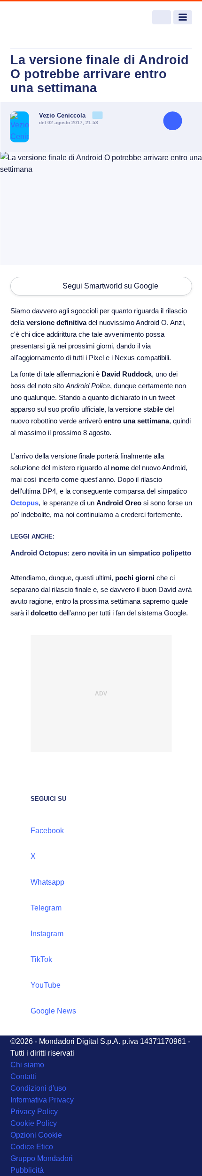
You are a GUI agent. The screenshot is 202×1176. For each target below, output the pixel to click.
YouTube (46, 985)
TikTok (41, 959)
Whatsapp (47, 882)
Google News (53, 1011)
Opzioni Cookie (36, 1135)
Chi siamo (27, 1065)
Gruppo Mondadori (41, 1158)
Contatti (23, 1076)
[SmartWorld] (45, 17)
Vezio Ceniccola (63, 115)
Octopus (24, 503)
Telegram (46, 908)
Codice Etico (31, 1147)
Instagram (47, 934)
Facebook (47, 831)
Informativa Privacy (42, 1100)
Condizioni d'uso (38, 1088)
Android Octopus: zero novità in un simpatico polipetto (100, 553)
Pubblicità (27, 1170)
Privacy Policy (34, 1112)
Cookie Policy (33, 1123)
